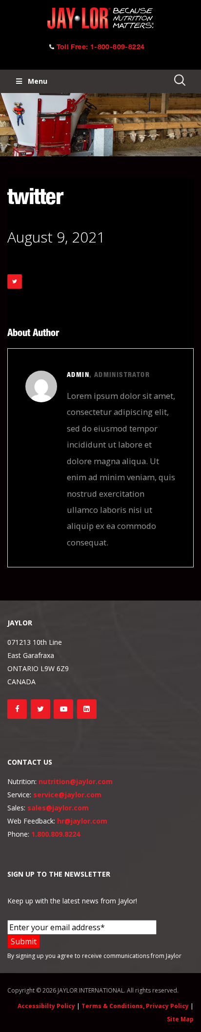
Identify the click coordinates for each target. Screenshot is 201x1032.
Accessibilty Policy (46, 1006)
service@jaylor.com (67, 794)
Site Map (180, 1019)
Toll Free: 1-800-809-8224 (101, 47)
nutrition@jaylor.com (76, 781)
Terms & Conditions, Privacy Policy (135, 1006)
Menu (37, 81)
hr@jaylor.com (82, 821)
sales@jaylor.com (58, 807)
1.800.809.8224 (55, 834)
